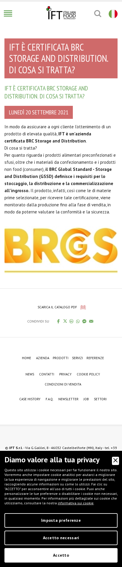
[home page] (61, 13)
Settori (100, 399)
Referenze (95, 358)
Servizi (77, 358)
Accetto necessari (61, 537)
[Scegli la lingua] (112, 13)
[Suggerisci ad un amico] (91, 321)
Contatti (46, 374)
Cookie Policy (88, 374)
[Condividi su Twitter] (65, 321)
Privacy (65, 374)
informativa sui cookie (76, 503)
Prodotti (60, 358)
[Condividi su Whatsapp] (78, 321)
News (29, 374)
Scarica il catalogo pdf (57, 307)
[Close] (115, 461)
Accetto (61, 555)
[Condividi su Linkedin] (71, 321)
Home (26, 358)
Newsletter (68, 399)
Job (86, 399)
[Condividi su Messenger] (84, 321)
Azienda (42, 358)
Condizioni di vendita (63, 384)
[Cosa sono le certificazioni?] (61, 247)
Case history (30, 399)
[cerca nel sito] (97, 13)
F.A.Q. (49, 399)
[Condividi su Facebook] (58, 321)
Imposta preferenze (61, 520)
